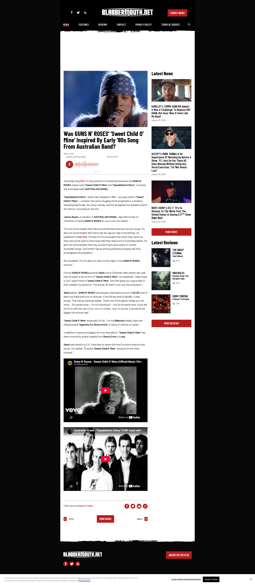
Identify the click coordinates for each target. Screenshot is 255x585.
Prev (71, 518)
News (66, 24)
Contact (121, 24)
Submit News (177, 13)
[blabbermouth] (127, 15)
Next (139, 518)
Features (84, 24)
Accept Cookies (211, 579)
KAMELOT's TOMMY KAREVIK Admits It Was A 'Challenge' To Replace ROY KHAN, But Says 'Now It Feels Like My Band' (171, 111)
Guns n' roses (85, 505)
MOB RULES (178, 273)
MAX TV (84, 181)
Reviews (102, 24)
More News (105, 519)
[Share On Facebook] (126, 506)
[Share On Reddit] (139, 506)
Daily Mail (82, 236)
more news (171, 232)
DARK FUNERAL (180, 296)
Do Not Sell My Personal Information (186, 579)
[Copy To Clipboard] (145, 506)
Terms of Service (170, 24)
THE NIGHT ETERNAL (178, 251)
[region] (127, 579)
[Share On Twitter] (133, 506)
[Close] (251, 579)
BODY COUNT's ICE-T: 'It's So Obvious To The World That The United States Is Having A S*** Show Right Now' (171, 213)
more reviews (171, 323)
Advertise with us (179, 555)
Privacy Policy (143, 24)
